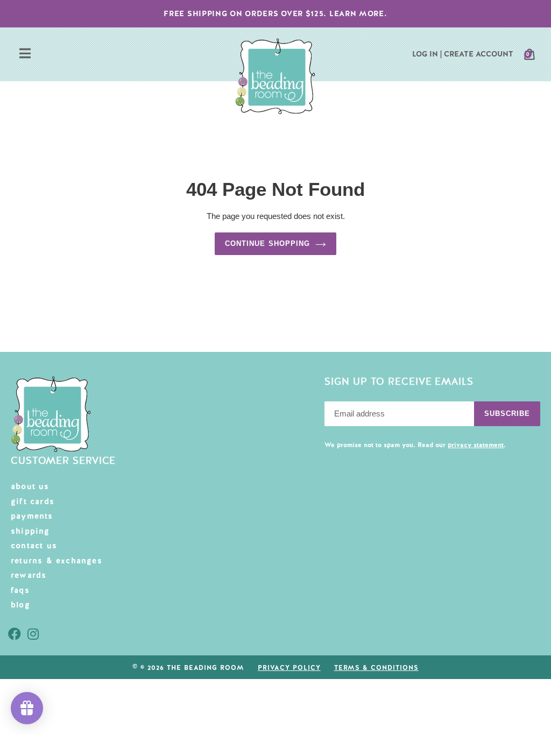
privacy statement (476, 445)
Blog (20, 604)
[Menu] (25, 54)
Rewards (28, 575)
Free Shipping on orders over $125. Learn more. (275, 13)
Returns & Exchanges (56, 560)
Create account (478, 54)
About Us (30, 486)
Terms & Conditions (376, 667)
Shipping (30, 531)
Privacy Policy (289, 667)
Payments (32, 516)
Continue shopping (267, 243)
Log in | (427, 54)
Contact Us (34, 545)
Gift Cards (32, 501)
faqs (20, 590)
